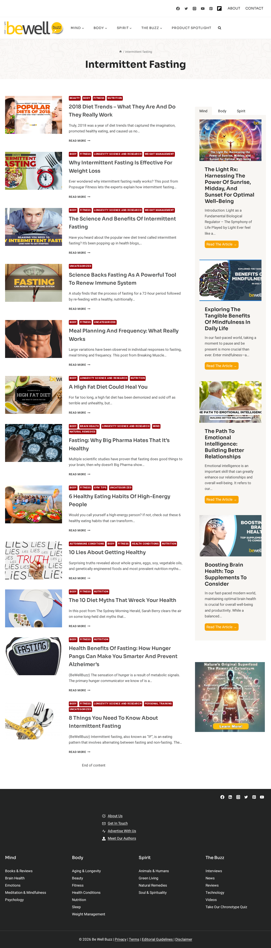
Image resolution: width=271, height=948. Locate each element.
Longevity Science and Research (117, 154)
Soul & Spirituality (153, 892)
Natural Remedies (83, 432)
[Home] (120, 52)
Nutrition (115, 98)
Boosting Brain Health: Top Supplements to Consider (226, 574)
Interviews (214, 871)
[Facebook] (178, 8)
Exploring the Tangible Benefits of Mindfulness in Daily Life (227, 319)
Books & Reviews (19, 871)
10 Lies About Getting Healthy (107, 552)
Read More (80, 141)
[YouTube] (202, 8)
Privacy (120, 939)
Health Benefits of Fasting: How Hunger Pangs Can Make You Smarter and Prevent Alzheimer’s (123, 656)
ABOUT (234, 8)
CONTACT (254, 8)
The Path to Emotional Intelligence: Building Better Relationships (224, 444)
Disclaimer (183, 939)
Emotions (13, 885)
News (210, 878)
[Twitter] (186, 8)
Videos (211, 899)
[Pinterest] (211, 8)
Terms (134, 939)
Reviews (212, 885)
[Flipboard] (219, 8)
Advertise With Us (122, 831)
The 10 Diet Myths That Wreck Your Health (122, 600)
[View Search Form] (219, 28)
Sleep (76, 907)
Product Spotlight (191, 28)
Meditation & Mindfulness (25, 892)
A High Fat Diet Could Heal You (108, 387)
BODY (86, 98)
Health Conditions (145, 544)
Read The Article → (222, 244)
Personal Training (158, 703)
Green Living (148, 878)
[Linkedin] (230, 797)
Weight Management (159, 154)
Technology (215, 892)
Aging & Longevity (86, 871)
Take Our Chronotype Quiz (226, 907)
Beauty (75, 98)
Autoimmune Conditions (87, 544)
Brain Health (89, 426)
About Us (115, 816)
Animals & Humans (154, 871)
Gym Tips (100, 487)
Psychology (14, 899)
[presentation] (33, 115)
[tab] (203, 111)
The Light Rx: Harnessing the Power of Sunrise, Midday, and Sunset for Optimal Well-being (229, 185)
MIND (156, 426)
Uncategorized (80, 266)
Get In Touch (118, 823)
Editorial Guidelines (158, 939)
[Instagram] (194, 8)
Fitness (99, 98)
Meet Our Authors (122, 838)
